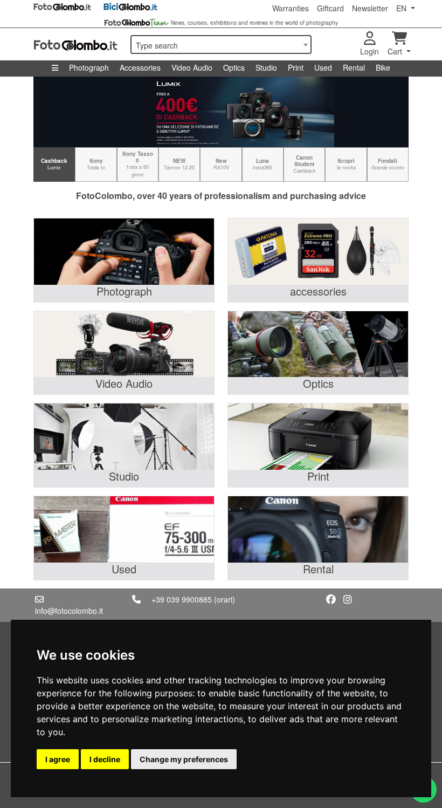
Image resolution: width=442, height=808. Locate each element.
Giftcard (330, 8)
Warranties (290, 8)
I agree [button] (57, 759)
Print (295, 67)
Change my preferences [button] (184, 759)
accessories (318, 291)
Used (323, 67)
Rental (354, 67)
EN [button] (402, 8)
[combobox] (221, 44)
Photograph (89, 67)
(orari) (224, 599)
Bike (383, 67)
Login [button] (369, 51)
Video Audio (191, 67)
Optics (234, 67)
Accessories (140, 67)
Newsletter (370, 8)
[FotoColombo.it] (75, 44)
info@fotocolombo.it (69, 610)
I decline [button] (104, 759)
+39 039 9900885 (181, 599)
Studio (266, 67)
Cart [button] (396, 51)
